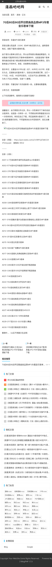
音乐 (20, 40)
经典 (15, 160)
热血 (29, 499)
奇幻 (17, 503)
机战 (19, 528)
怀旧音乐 (18, 35)
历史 (17, 521)
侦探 (29, 517)
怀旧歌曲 (27, 35)
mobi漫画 (17, 525)
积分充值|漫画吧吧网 (16, 380)
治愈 (21, 219)
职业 (44, 528)
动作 (8, 506)
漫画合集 (9, 528)
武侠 (26, 521)
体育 (26, 514)
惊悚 (35, 528)
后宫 (34, 521)
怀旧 (22, 160)
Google (30, 547)
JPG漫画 (9, 499)
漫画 (8, 491)
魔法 (8, 514)
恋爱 (20, 517)
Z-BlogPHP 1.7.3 (26, 561)
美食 (7, 532)
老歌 (34, 35)
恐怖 (17, 514)
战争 (8, 521)
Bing (6, 547)
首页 (12, 15)
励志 (35, 514)
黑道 (32, 532)
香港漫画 (9, 517)
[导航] (39, 7)
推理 (27, 525)
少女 (38, 495)
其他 (18, 15)
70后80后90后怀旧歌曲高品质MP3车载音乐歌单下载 (24, 364)
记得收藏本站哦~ (20, 1)
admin (9, 32)
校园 (23, 182)
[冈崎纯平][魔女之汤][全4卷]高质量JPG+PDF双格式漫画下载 (12, 349)
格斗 (35, 503)
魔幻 (17, 506)
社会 (27, 528)
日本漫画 (9, 495)
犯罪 (16, 532)
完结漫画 (32, 491)
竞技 (17, 510)
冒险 (29, 495)
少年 (43, 491)
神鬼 (26, 510)
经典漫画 (19, 491)
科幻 (26, 503)
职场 (26, 506)
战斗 (42, 521)
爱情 (20, 495)
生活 (35, 510)
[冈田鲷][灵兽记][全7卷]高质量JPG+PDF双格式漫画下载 (36, 349)
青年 (8, 510)
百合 (36, 525)
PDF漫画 (39, 499)
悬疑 (35, 506)
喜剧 (38, 517)
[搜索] (44, 7)
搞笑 (8, 503)
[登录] (48, 7)
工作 (15, 208)
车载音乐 (44, 32)
